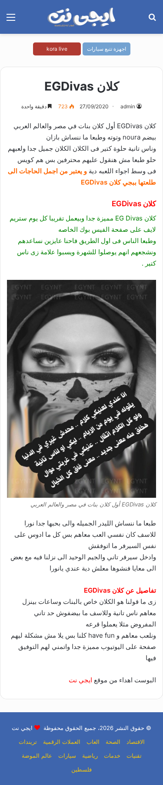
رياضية (90, 755)
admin (127, 106)
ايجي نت (80, 680)
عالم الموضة (37, 755)
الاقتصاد (135, 741)
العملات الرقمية (61, 741)
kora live (57, 48)
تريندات (28, 741)
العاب (93, 741)
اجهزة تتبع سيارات (106, 48)
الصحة (113, 741)
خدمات (112, 755)
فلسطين (81, 769)
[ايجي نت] (81, 17)
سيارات (67, 755)
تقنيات (134, 755)
